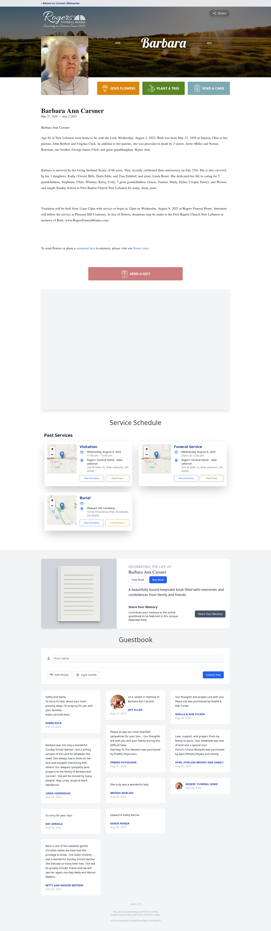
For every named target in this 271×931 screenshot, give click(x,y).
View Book (138, 579)
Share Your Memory (210, 614)
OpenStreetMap (139, 920)
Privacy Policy (125, 914)
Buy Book (158, 579)
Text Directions (91, 478)
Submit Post (213, 675)
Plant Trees (117, 478)
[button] (62, 455)
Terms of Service (145, 914)
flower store (141, 248)
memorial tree (85, 248)
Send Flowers (117, 522)
